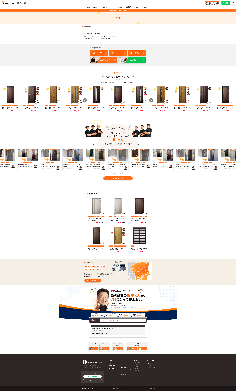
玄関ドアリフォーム (126, 376)
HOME (110, 360)
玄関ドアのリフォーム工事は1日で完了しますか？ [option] (103, 328)
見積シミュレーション (114, 363)
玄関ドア (95, 348)
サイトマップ (94, 388)
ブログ (149, 369)
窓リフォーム (144, 348)
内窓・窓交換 (119, 348)
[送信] (143, 320)
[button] (85, 100)
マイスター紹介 (151, 367)
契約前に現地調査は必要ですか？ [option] (99, 333)
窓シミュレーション (126, 369)
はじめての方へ (150, 360)
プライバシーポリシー (85, 388)
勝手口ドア (105, 348)
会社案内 (150, 365)
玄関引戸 (137, 366)
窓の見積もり (112, 365)
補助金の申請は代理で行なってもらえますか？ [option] (102, 331)
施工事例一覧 (138, 362)
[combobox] (123, 320)
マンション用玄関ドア (139, 372)
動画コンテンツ (151, 371)
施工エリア (111, 368)
